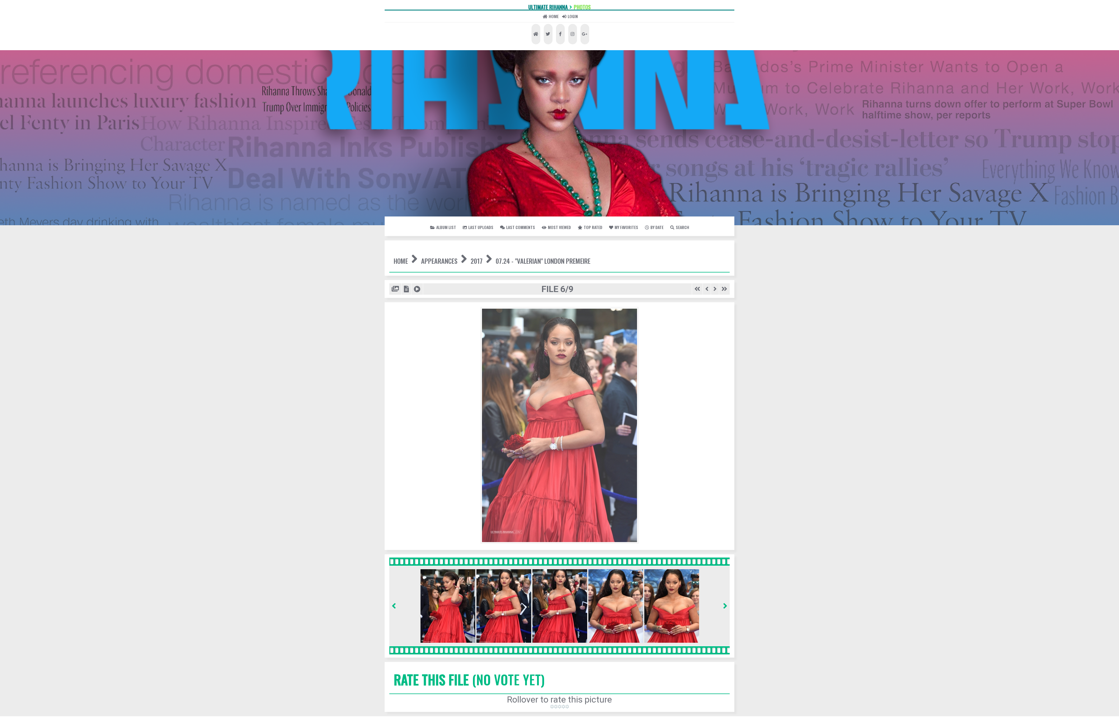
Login (591, 40)
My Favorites (521, 272)
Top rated (693, 257)
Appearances (473, 306)
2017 (535, 306)
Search (618, 272)
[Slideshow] (433, 360)
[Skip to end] (722, 360)
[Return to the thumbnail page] (399, 360)
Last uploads (499, 257)
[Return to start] (682, 360)
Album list (438, 257)
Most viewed (635, 257)
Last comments (568, 257)
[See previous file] (696, 360)
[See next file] (707, 360)
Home (543, 40)
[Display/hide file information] (416, 360)
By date (574, 272)
